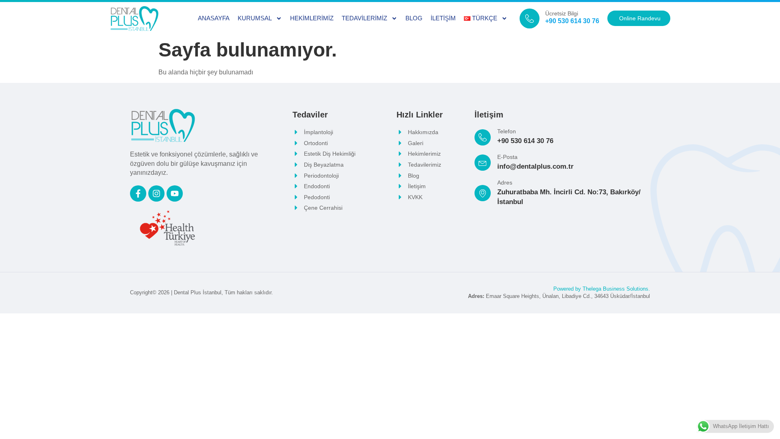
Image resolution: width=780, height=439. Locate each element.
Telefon (506, 131)
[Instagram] (156, 193)
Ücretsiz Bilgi (561, 13)
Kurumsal (255, 18)
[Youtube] (175, 193)
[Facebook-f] (138, 193)
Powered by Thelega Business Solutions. (601, 289)
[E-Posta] (482, 162)
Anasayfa (214, 18)
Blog (413, 18)
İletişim (443, 18)
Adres (504, 182)
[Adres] (482, 193)
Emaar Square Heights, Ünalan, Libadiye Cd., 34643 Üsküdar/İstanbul (559, 296)
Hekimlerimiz (312, 18)
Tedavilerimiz (364, 18)
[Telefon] (482, 137)
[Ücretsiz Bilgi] (530, 18)
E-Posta (507, 157)
